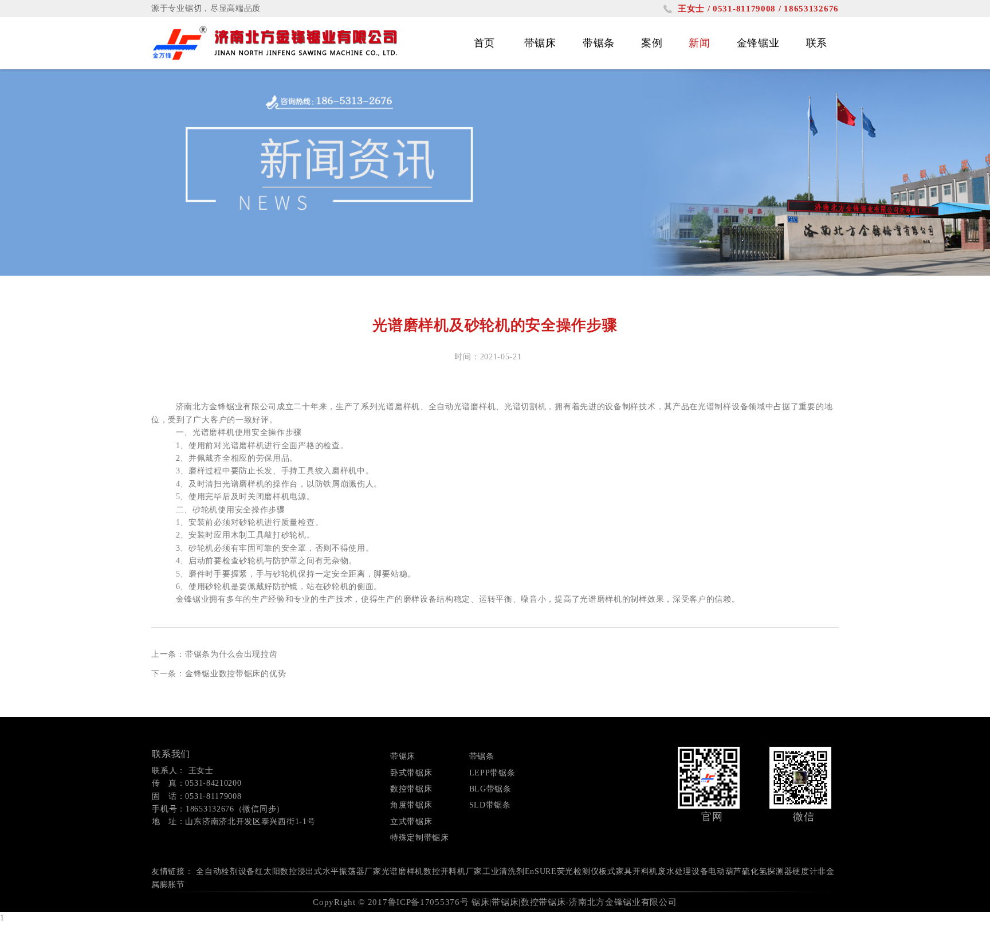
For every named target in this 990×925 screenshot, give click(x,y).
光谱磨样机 (403, 871)
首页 (484, 43)
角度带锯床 (411, 805)
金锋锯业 (758, 43)
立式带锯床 (411, 821)
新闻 (699, 43)
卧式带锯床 (411, 773)
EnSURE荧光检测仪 (562, 871)
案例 (651, 43)
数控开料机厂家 (452, 871)
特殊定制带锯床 (419, 837)
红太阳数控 (276, 871)
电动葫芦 (725, 871)
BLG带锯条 (490, 789)
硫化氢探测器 (767, 871)
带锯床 (540, 43)
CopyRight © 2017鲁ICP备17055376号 (391, 902)
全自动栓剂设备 (225, 871)
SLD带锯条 (490, 805)
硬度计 (805, 871)
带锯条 (599, 43)
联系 (816, 43)
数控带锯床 (411, 789)
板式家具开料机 (628, 871)
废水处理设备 (683, 871)
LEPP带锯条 (492, 773)
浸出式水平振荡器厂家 (339, 871)
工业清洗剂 (503, 871)
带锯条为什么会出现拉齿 (231, 654)
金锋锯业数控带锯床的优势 (235, 673)
